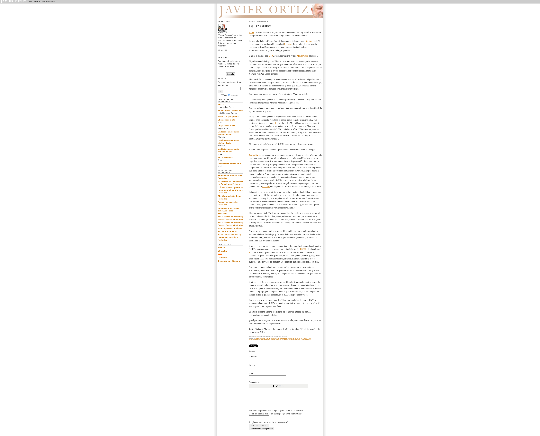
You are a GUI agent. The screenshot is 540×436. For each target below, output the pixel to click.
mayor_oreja (294, 338)
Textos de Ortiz (39, 1)
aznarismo (274, 338)
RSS (220, 254)
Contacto (222, 258)
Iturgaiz (309, 41)
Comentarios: (255, 382)
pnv (289, 338)
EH (276, 123)
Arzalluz (266, 186)
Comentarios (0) (294, 339)
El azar (221, 104)
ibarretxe (272, 339)
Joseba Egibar (255, 155)
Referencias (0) (306, 339)
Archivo (221, 248)
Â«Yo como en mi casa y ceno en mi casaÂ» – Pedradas (229, 237)
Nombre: (253, 356)
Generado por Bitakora (229, 261)
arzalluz (266, 339)
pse (262, 339)
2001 (300, 338)
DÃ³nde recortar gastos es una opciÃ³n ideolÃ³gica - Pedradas (230, 190)
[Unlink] (283, 385)
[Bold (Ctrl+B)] (273, 385)
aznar (262, 338)
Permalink (285, 339)
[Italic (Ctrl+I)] (277, 385)
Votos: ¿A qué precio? (228, 116)
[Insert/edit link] (280, 385)
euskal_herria (307, 338)
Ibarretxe (288, 44)
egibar (285, 338)
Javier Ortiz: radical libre (229, 163)
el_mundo (267, 338)
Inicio (30, 1)
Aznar (251, 32)
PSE (251, 252)
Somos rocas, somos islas (230, 110)
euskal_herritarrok (255, 339)
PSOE (303, 249)
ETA (271, 56)
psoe (258, 338)
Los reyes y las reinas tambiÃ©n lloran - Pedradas (228, 210)
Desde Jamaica (233, 14)
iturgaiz (280, 338)
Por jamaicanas (225, 157)
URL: (251, 373)
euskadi (278, 339)
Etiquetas (222, 251)
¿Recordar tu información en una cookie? (270, 422)
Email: (252, 365)
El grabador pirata (226, 120)
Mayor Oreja (302, 56)
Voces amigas (50, 1)
